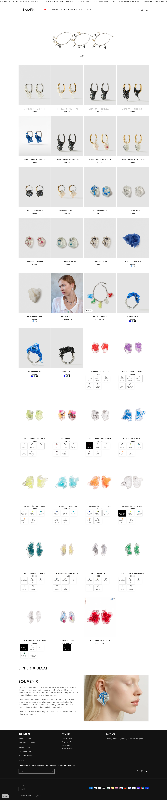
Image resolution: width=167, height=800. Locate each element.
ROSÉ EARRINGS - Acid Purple (132, 371)
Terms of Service (67, 748)
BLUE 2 (132, 321)
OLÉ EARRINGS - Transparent (132, 506)
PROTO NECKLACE (67, 316)
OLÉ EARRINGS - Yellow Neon (34, 506)
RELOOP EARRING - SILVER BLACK (67, 160)
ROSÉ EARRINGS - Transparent (100, 439)
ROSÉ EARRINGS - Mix (67, 439)
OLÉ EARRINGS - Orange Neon (100, 506)
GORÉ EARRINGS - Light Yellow (67, 573)
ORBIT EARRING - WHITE (67, 210)
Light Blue (131, 266)
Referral (22, 760)
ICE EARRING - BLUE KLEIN (67, 261)
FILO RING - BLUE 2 (34, 371)
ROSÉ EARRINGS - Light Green (34, 439)
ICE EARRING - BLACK (99, 261)
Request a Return (25, 756)
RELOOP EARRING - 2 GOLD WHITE (132, 160)
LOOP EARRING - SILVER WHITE (34, 109)
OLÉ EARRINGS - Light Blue (67, 506)
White (134, 266)
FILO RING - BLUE (132, 316)
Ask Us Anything (25, 751)
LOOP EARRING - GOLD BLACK (132, 109)
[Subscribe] (52, 771)
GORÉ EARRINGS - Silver (99, 573)
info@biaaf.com (24, 747)
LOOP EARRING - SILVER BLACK (99, 109)
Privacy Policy (67, 738)
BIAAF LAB (26, 796)
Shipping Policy (67, 742)
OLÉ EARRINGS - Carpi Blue (132, 439)
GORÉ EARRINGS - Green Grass (132, 573)
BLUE (130, 321)
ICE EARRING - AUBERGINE (34, 261)
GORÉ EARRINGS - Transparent (34, 640)
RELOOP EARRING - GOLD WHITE (100, 160)
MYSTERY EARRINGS (67, 640)
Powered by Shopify (36, 796)
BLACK (135, 321)
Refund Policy (67, 745)
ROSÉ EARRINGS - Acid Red (99, 371)
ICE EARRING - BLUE (100, 210)
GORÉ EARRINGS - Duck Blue (34, 573)
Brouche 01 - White (34, 316)
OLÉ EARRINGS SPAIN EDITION (100, 640)
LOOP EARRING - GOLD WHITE (67, 109)
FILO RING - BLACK (67, 371)
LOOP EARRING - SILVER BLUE (34, 160)
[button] (56, 9)
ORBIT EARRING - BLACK (34, 210)
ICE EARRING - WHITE (132, 210)
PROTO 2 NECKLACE (100, 316)
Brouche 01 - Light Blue (133, 261)
